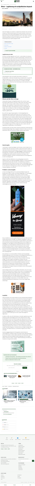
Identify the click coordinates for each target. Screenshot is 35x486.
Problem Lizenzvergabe (8, 46)
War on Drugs (19, 151)
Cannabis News (20, 445)
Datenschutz (25, 482)
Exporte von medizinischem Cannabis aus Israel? (12, 359)
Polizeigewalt (8, 311)
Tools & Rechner (20, 469)
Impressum (22, 482)
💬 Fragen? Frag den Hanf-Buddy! (10, 50)
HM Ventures (20, 467)
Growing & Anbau (20, 447)
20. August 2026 (26, 402)
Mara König (6, 402)
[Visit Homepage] (17, 1)
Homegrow (5, 386)
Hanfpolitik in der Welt (6, 4)
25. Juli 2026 (12, 378)
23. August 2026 (10, 402)
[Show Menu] (1, 1)
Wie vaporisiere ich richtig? (4, 460)
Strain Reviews (20, 449)
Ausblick (6, 48)
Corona (7, 332)
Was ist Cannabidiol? (3, 462)
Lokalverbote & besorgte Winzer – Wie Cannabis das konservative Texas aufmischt (18, 356)
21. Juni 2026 (26, 377)
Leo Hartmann (22, 402)
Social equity (6, 45)
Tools (1, 479)
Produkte (19, 476)
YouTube (16, 383)
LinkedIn (22, 383)
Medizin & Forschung (21, 446)
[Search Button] (33, 1)
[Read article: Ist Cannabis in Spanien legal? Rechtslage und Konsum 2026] (19, 376)
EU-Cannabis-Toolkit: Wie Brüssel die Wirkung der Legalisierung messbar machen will (12, 376)
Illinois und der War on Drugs (9, 43)
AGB (28, 482)
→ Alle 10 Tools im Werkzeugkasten (7, 414)
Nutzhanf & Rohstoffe (21, 450)
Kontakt (31, 482)
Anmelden (24, 367)
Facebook (19, 383)
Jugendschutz (10, 386)
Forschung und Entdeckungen (24, 399)
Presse (33, 482)
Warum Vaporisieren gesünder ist (5, 461)
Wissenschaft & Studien (21, 454)
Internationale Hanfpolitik (13, 4)
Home (2, 4)
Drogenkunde (2, 476)
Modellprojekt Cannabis (16, 386)
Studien (5, 399)
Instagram (13, 383)
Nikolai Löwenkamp (5, 8)
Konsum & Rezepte (21, 451)
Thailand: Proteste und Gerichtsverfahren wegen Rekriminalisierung (15, 358)
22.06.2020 (10, 8)
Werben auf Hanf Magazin (21, 464)
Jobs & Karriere (20, 468)
